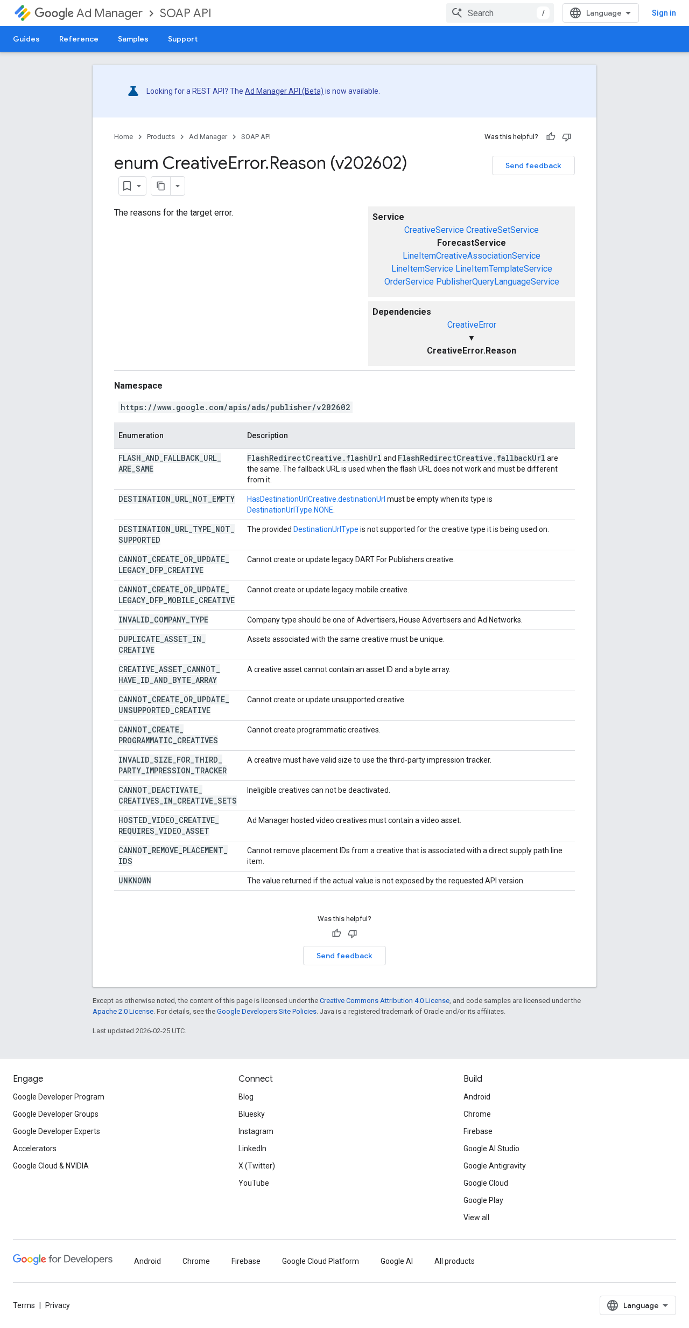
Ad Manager (109, 13)
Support (183, 39)
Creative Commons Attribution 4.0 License (384, 1001)
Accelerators (35, 1148)
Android (476, 1096)
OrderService (409, 281)
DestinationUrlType (325, 529)
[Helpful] (551, 137)
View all (476, 1217)
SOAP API (186, 13)
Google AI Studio (491, 1148)
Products (161, 137)
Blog (246, 1096)
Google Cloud (485, 1183)
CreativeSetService (502, 230)
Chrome (477, 1114)
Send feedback (533, 165)
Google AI (397, 1261)
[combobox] (500, 13)
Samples (133, 39)
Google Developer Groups (56, 1114)
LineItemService (422, 269)
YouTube (253, 1183)
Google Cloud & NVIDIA (51, 1165)
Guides (26, 39)
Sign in (664, 13)
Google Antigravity (494, 1165)
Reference (79, 39)
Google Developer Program (58, 1096)
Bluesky (251, 1114)
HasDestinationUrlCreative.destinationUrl (316, 499)
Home (123, 137)
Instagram (255, 1131)
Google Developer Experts (56, 1131)
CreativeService (434, 230)
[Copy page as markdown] (161, 186)
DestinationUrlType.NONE (290, 510)
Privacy (57, 1305)
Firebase (478, 1131)
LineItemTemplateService (503, 269)
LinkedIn (252, 1148)
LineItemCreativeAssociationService (471, 256)
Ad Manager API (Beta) (284, 91)
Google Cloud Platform (320, 1261)
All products (454, 1261)
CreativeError (471, 325)
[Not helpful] (567, 137)
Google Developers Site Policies (267, 1011)
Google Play (483, 1200)
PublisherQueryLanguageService (497, 281)
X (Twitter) (256, 1165)
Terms (24, 1305)
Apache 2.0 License (123, 1011)
